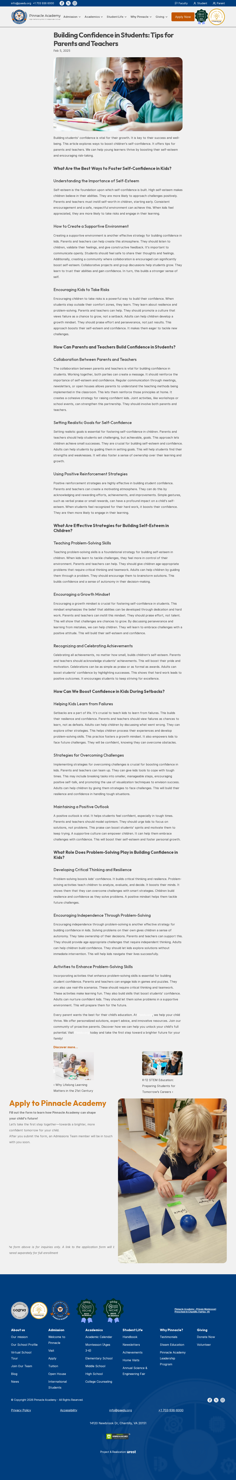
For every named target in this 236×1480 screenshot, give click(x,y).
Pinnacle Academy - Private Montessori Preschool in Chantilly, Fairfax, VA (195, 1310)
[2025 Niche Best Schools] (86, 1310)
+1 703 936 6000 (43, 3)
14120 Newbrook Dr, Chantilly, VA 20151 (118, 1423)
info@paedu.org (21, 3)
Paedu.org (145, 1015)
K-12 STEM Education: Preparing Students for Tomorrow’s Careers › (159, 1086)
